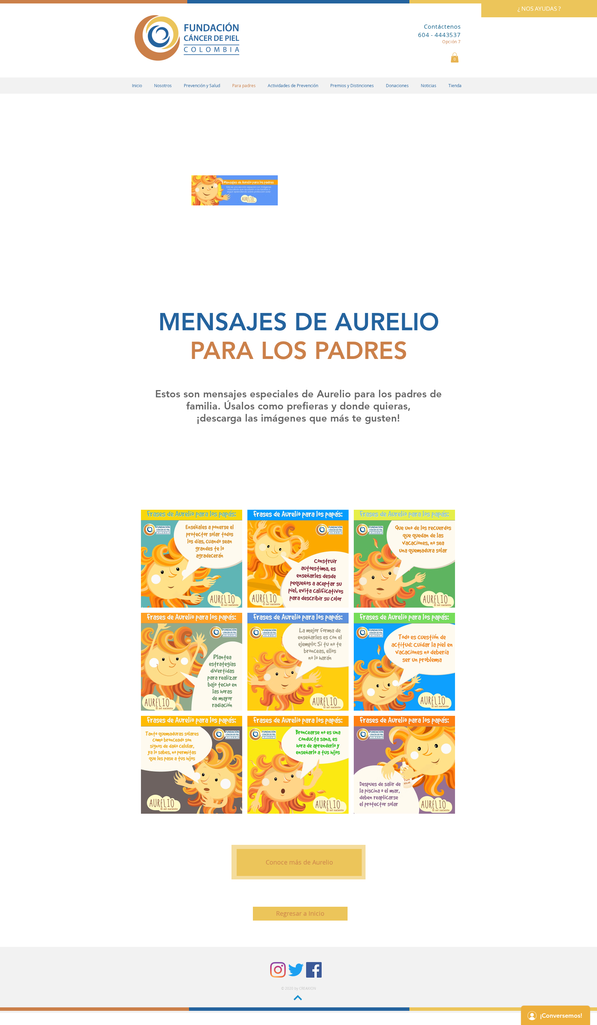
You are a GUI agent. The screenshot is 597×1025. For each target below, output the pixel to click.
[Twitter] (296, 970)
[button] (455, 58)
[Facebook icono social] (314, 970)
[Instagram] (278, 970)
